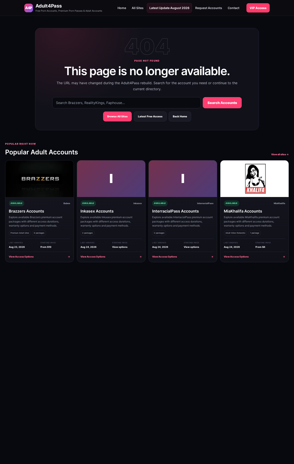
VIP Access (258, 8)
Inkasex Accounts (97, 211)
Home (122, 8)
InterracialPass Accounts (175, 211)
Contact (233, 8)
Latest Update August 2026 (169, 8)
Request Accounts (208, 8)
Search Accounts (222, 103)
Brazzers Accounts (26, 211)
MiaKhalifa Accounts (243, 211)
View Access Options (39, 256)
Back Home (180, 116)
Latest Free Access (150, 116)
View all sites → (280, 154)
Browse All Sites (117, 116)
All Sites (138, 8)
